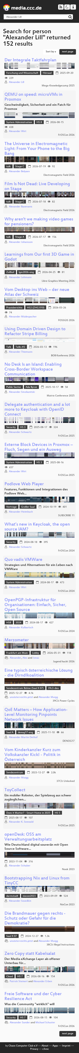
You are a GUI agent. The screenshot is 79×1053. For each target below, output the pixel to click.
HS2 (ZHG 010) (35, 307)
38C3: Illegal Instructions (61, 944)
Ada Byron (31, 387)
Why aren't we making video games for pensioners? (38, 222)
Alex (24, 658)
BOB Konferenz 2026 (63, 355)
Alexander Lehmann (20, 277)
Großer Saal (28, 507)
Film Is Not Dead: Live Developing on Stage (37, 187)
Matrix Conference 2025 (61, 395)
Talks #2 (20, 347)
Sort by (50, 51)
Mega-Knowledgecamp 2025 (58, 85)
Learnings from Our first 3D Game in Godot (39, 257)
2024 (18, 622)
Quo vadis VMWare (23, 559)
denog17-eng (25, 732)
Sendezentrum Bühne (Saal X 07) (25, 688)
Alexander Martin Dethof (23, 737)
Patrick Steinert (19, 981)
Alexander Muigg (48, 697)
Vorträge (11, 507)
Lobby (35, 653)
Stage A (19, 237)
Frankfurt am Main (17, 653)
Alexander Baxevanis (20, 206)
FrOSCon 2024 (66, 550)
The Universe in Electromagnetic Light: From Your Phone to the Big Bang (37, 149)
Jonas (36, 658)
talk (8, 166)
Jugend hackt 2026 (64, 661)
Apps (55, 1045)
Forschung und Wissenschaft (22, 73)
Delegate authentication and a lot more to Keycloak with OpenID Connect (37, 409)
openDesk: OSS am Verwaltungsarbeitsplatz (28, 837)
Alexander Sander (20, 1022)
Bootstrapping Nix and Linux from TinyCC (36, 881)
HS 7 (20, 976)
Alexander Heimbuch (21, 512)
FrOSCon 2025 (66, 436)
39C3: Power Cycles (64, 701)
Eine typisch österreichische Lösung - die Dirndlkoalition (38, 673)
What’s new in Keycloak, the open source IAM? (37, 527)
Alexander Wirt (17, 131)
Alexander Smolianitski (22, 392)
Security (11, 427)
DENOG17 (69, 741)
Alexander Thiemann (20, 352)
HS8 (8, 622)
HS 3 (23, 427)
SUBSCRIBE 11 (66, 515)
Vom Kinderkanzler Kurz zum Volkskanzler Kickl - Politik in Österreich (32, 755)
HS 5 (57, 813)
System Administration (19, 122)
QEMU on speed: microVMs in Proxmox (33, 97)
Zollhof (10, 272)
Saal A (9, 732)
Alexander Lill (16, 82)
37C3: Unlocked (66, 781)
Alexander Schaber (19, 865)
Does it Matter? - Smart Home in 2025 (28, 813)
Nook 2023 (68, 869)
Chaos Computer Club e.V (23, 1045)
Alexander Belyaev (19, 171)
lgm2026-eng (26, 272)
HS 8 (39, 122)
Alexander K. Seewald (21, 822)
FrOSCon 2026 (66, 135)
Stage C (19, 166)
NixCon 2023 (67, 904)
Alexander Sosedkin (20, 901)
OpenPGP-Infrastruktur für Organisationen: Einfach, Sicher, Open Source (35, 605)
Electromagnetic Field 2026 (59, 175)
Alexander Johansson (21, 242)
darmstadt (12, 896)
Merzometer (16, 640)
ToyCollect (14, 790)
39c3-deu (53, 688)
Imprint (66, 1045)
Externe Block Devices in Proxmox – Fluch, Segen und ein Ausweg (38, 447)
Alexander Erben (42, 981)
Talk (8, 347)
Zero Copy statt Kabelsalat (29, 953)
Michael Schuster (45, 1022)
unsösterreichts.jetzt (21, 697)
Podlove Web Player (24, 484)
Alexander (15, 658)
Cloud (9, 976)
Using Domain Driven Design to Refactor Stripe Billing (34, 332)
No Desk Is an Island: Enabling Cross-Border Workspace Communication (33, 369)
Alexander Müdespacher (23, 316)
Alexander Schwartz (20, 432)
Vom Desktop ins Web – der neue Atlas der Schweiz (36, 292)
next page (67, 51)
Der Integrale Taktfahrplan (30, 60)
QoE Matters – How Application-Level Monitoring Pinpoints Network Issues (36, 715)
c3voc (45, 1049)
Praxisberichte (14, 307)
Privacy (34, 1049)
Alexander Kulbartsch (21, 627)
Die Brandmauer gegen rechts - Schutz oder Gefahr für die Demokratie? (35, 918)
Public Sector (13, 387)
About (45, 1045)
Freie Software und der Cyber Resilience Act (33, 997)
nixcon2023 (29, 896)
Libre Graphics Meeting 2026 (58, 281)
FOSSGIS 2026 (66, 320)
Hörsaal (47, 73)
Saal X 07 (11, 936)
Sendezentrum (14, 772)
